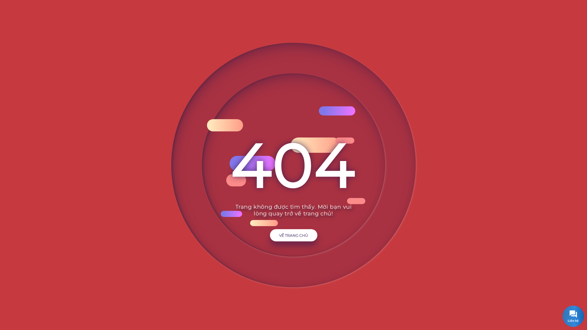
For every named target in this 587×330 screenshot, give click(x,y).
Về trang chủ (293, 235)
